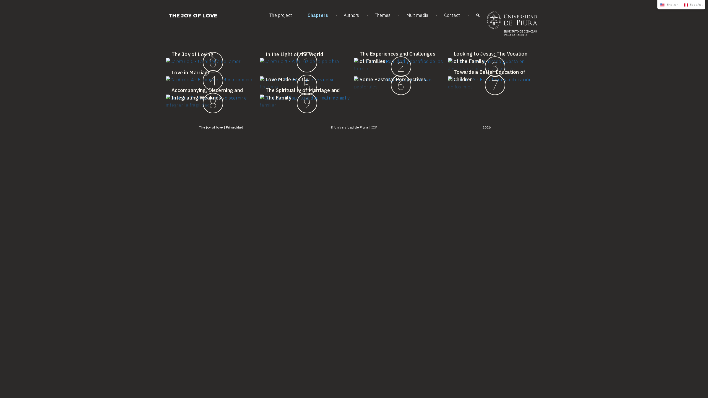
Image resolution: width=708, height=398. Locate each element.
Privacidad (234, 127)
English (672, 4)
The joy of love (193, 16)
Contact (452, 15)
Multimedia (417, 15)
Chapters (318, 15)
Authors (351, 15)
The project (280, 15)
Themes (383, 15)
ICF (374, 127)
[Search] (478, 16)
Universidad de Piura (351, 127)
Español (696, 4)
